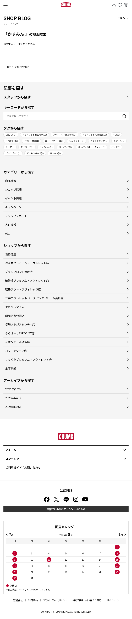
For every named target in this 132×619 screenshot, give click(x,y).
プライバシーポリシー (55, 600)
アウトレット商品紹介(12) (34, 134)
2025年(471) (13, 398)
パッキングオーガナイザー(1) (91, 146)
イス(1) (116, 134)
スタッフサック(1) (98, 140)
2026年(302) (13, 389)
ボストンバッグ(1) (35, 153)
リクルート (113, 600)
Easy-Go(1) (11, 134)
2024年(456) (13, 407)
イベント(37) (12, 140)
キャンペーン (13, 207)
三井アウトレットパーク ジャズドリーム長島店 (34, 298)
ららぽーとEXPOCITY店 (20, 333)
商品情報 (10, 181)
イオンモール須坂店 (17, 342)
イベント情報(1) (31, 140)
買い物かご (126, 5)
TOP (9, 66)
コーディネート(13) (54, 140)
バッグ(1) (115, 146)
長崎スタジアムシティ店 (20, 324)
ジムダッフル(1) (76, 140)
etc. (7, 233)
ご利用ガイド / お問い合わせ (23, 467)
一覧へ (121, 17)
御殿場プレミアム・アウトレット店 (27, 280)
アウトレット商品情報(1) (64, 134)
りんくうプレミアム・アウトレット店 (28, 359)
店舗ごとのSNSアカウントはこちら (66, 509)
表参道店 (10, 254)
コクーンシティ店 (16, 351)
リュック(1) (55, 153)
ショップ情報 (13, 189)
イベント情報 (13, 198)
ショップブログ (22, 66)
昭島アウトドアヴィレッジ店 (23, 289)
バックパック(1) (13, 153)
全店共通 (10, 368)
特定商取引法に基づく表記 (87, 600)
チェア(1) (10, 146)
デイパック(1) (27, 146)
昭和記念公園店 (14, 316)
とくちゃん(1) (46, 146)
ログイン (114, 5)
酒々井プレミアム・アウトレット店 (27, 263)
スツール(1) (119, 140)
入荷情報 (10, 224)
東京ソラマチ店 (14, 307)
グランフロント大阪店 (19, 272)
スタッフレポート (16, 216)
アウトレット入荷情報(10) (94, 134)
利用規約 (33, 600)
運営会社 (18, 600)
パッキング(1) (65, 146)
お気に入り (120, 5)
